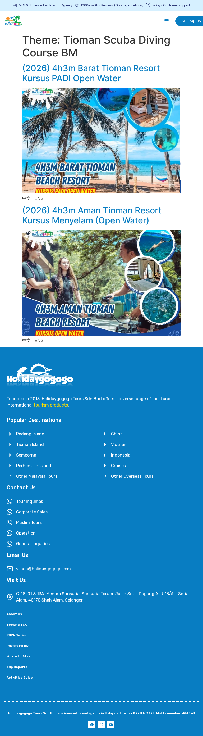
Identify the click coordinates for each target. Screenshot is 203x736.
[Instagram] (101, 724)
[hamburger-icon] (167, 21)
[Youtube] (110, 724)
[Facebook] (91, 724)
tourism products (51, 405)
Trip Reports (17, 667)
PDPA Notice (17, 635)
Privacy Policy (18, 646)
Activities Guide (20, 677)
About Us (14, 614)
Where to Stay (18, 656)
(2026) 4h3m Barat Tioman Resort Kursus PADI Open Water (91, 73)
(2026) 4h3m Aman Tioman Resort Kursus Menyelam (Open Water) (92, 215)
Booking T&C (17, 624)
